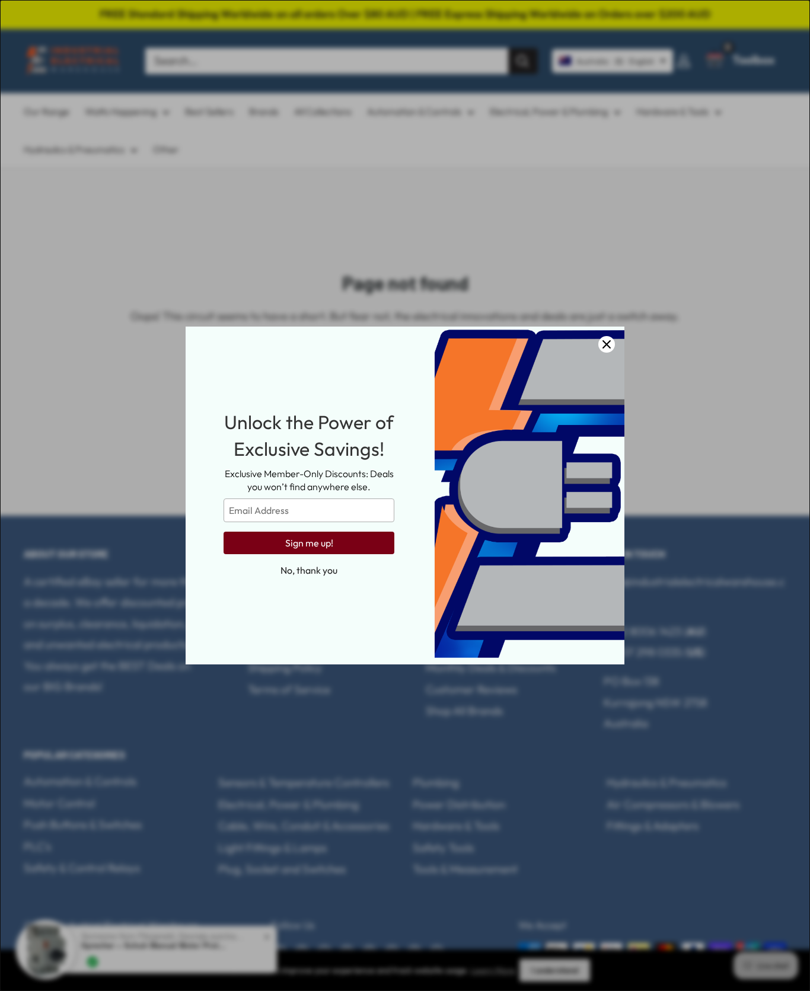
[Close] (606, 344)
